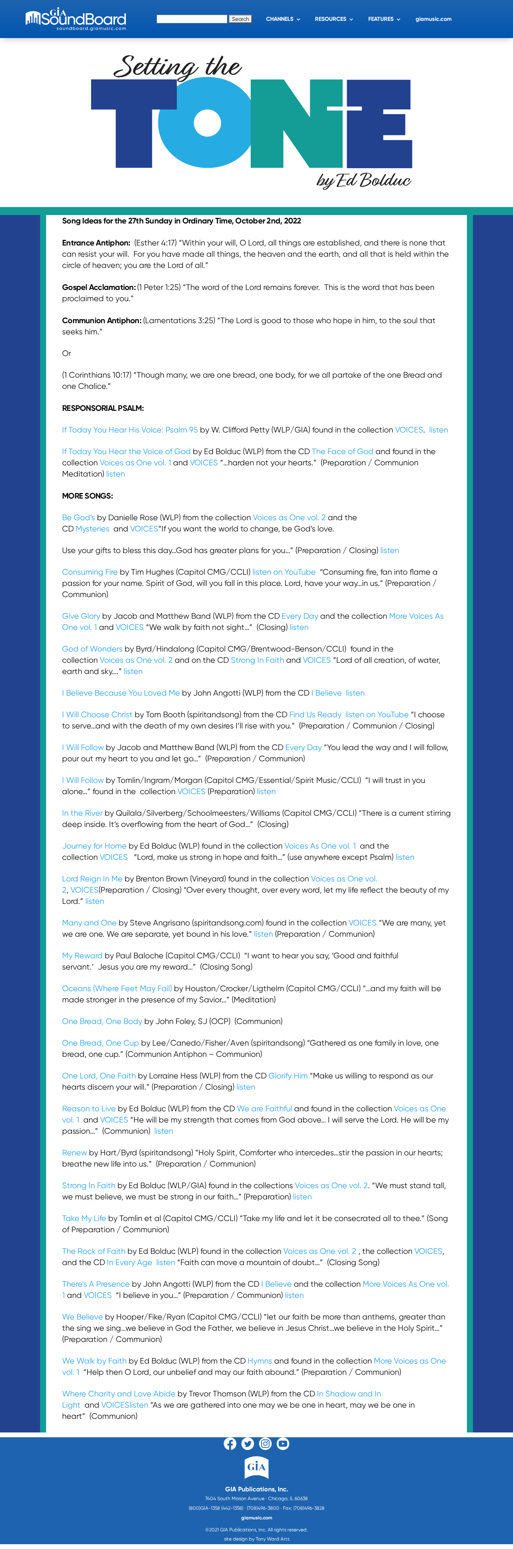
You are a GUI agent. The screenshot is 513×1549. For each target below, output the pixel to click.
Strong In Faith (257, 660)
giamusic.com (434, 19)
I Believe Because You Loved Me (121, 693)
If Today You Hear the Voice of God (126, 451)
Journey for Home (94, 846)
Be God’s (79, 517)
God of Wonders (92, 649)
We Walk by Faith (94, 1361)
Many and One (89, 922)
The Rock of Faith (93, 1251)
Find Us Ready (315, 714)
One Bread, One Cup (100, 1043)
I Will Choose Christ (97, 714)
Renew (74, 1152)
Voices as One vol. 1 (135, 462)
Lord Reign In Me (92, 878)
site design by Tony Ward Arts (256, 1539)
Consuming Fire (90, 572)
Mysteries (93, 528)
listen (438, 430)
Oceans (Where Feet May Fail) (117, 988)
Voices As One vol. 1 (321, 846)
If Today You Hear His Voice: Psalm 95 (130, 430)
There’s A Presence (96, 1284)
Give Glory (81, 616)
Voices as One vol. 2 (290, 517)
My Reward (82, 955)
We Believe (82, 1317)
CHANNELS (279, 19)
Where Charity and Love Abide (120, 1393)
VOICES (409, 430)
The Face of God (344, 451)
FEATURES (381, 19)
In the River (82, 813)
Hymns (260, 1361)
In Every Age (129, 1262)
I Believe (327, 693)
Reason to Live (90, 1108)
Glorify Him (288, 1075)
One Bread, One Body (102, 1021)
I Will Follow (84, 747)
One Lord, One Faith (99, 1075)
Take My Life (84, 1218)
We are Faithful (265, 1108)
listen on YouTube (284, 572)
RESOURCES (330, 19)
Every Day (300, 616)
